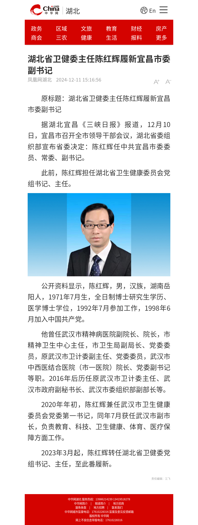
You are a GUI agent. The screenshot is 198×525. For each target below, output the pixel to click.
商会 (36, 37)
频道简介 (100, 503)
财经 (136, 28)
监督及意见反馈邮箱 (121, 512)
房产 (161, 28)
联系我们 (117, 507)
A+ (156, 82)
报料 (136, 37)
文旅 (86, 28)
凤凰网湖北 (40, 79)
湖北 (73, 10)
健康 (86, 37)
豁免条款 (80, 507)
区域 (61, 28)
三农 (61, 37)
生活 (111, 37)
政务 (36, 28)
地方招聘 (99, 507)
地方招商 (118, 503)
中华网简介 (81, 503)
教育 (111, 28)
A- (168, 82)
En (152, 10)
